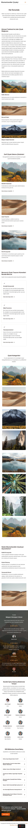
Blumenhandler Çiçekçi (9, 2)
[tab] (14, 759)
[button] (8, 191)
